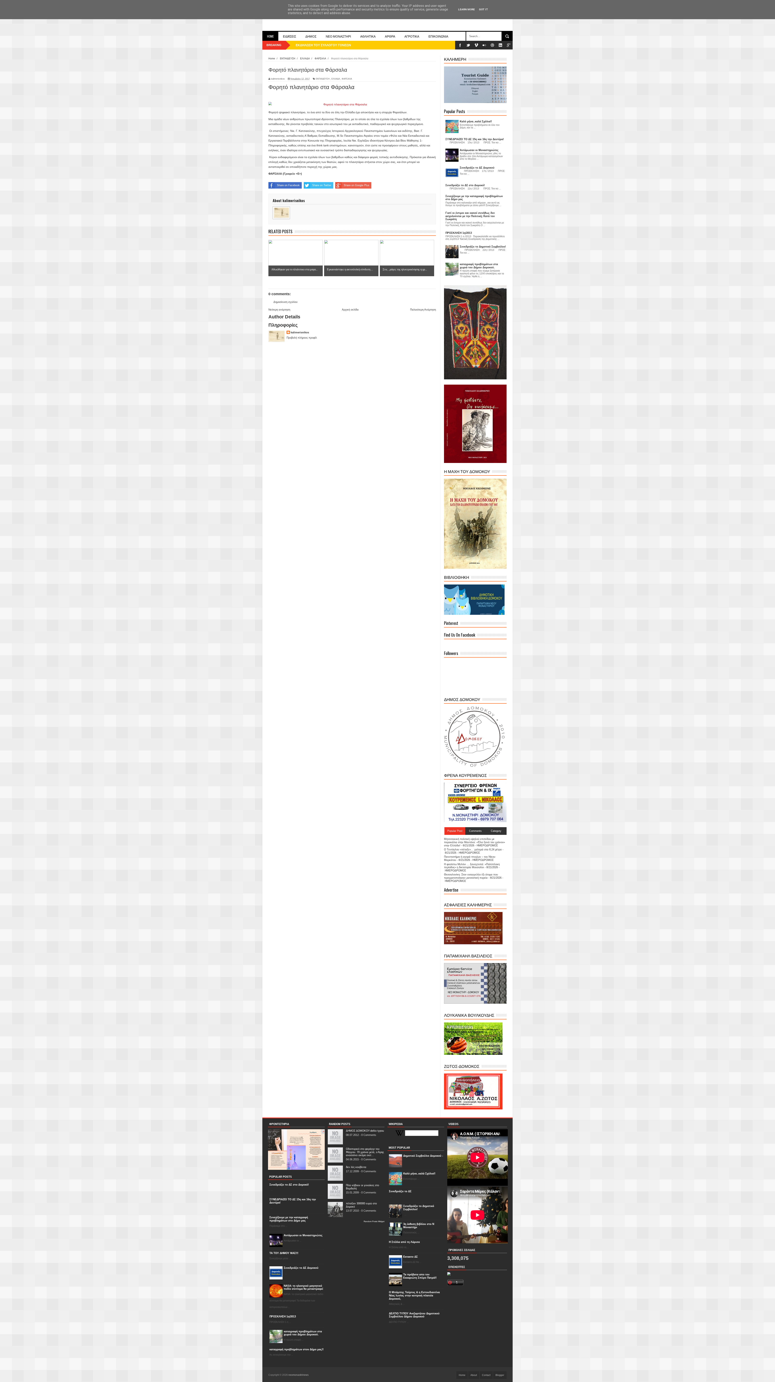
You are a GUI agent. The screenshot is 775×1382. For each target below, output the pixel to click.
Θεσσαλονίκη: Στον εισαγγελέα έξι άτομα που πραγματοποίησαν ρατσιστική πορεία (471, 876)
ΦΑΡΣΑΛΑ (347, 79)
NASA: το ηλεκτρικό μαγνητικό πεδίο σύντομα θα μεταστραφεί (303, 1287)
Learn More (466, 9)
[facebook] (460, 45)
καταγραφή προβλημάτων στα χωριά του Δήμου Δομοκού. (303, 1333)
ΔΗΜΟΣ (310, 36)
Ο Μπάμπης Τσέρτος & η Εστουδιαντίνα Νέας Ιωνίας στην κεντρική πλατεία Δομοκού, (414, 1295)
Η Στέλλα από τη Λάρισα (404, 1241)
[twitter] (468, 45)
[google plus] (509, 45)
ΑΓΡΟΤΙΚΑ (411, 36)
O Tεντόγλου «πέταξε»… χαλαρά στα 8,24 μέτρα (473, 849)
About (473, 1375)
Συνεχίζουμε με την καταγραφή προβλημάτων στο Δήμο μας (288, 1219)
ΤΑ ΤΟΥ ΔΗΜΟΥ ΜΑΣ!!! (283, 1253)
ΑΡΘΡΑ (390, 36)
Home (270, 36)
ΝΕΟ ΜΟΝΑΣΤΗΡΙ (338, 36)
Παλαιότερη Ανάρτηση (423, 309)
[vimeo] (476, 45)
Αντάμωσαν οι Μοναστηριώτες (303, 1235)
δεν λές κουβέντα (356, 1167)
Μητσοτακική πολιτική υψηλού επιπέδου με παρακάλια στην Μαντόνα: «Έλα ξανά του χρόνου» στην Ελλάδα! (474, 842)
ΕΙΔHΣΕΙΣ (289, 36)
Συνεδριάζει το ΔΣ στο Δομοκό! (289, 1184)
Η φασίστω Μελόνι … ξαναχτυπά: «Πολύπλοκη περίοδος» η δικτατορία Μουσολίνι (472, 866)
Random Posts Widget (374, 1221)
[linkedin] (500, 45)
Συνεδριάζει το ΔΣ (400, 1191)
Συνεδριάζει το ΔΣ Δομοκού (301, 1267)
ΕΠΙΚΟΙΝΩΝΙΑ (438, 36)
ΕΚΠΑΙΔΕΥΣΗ (323, 79)
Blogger (499, 1375)
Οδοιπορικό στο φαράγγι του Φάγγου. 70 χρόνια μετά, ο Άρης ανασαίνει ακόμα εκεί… (365, 1152)
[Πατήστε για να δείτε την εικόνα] (352, 104)
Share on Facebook (288, 185)
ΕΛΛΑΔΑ (335, 79)
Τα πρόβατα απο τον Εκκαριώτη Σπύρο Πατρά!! (420, 1276)
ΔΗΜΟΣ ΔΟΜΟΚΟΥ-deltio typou (365, 1130)
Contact (486, 1375)
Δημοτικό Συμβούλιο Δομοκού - (423, 1155)
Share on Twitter (321, 185)
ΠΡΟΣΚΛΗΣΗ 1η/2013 (282, 1316)
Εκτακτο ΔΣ (410, 1256)
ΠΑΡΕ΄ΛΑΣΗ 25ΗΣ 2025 (312, 45)
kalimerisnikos (300, 332)
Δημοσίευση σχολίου (285, 301)
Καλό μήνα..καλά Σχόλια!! (419, 1173)
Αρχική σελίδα (350, 309)
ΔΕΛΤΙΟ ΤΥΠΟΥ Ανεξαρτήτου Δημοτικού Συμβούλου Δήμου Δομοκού (414, 1315)
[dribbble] (492, 45)
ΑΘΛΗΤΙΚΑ (368, 36)
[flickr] (484, 45)
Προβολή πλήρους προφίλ (302, 337)
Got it (483, 9)
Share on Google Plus (356, 185)
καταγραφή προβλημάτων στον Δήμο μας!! (296, 1349)
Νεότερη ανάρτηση (279, 309)
